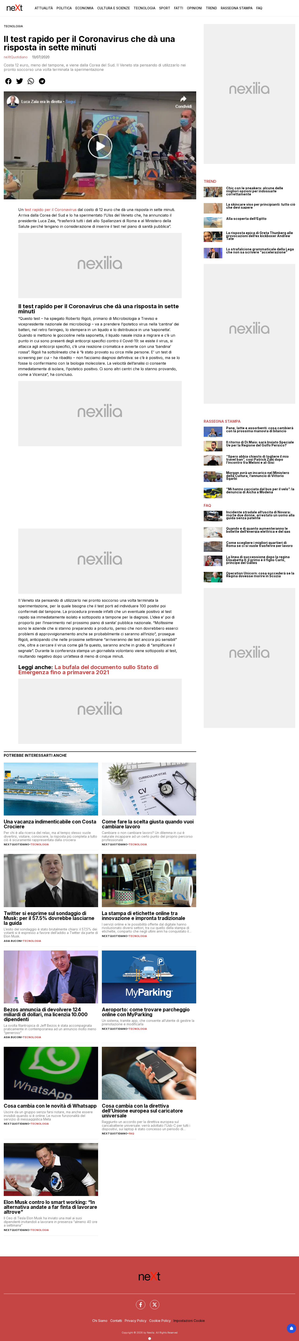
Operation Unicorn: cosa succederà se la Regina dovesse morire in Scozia (260, 575)
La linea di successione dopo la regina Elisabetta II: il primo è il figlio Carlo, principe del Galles (258, 560)
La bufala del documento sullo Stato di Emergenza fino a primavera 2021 (88, 670)
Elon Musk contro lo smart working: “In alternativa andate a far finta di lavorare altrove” (50, 1207)
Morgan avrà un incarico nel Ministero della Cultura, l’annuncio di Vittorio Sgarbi (257, 475)
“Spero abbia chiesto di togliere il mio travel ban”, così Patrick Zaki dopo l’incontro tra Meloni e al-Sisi (257, 459)
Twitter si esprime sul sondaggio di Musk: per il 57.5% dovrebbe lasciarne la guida (49, 918)
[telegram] (42, 84)
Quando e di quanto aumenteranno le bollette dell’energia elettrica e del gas (258, 530)
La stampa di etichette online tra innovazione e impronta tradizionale (143, 916)
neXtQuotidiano (16, 57)
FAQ (131, 1133)
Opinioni (194, 8)
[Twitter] (152, 1302)
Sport (164, 8)
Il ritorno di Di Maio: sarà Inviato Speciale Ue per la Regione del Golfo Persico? (260, 444)
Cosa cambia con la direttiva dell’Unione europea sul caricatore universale (142, 1110)
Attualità (44, 8)
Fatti (178, 8)
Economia (84, 8)
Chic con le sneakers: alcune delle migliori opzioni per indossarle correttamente (254, 191)
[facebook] (8, 84)
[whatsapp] (31, 84)
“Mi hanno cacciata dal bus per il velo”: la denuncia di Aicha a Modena (260, 491)
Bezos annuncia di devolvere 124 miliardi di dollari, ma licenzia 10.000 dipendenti (46, 1014)
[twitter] (19, 84)
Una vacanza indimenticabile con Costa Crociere (50, 824)
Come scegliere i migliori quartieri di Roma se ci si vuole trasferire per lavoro (259, 544)
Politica (64, 8)
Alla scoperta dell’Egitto (246, 218)
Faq (259, 8)
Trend (211, 8)
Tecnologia (144, 8)
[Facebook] (138, 1302)
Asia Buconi (12, 941)
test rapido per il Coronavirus (51, 209)
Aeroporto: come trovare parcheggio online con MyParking (146, 1012)
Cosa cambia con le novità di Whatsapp (50, 1105)
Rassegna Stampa (237, 8)
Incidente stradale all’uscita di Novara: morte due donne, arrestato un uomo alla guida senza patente (260, 515)
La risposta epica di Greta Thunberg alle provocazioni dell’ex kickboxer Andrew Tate (259, 236)
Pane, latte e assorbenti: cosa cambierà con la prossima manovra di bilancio (259, 429)
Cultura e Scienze (113, 8)
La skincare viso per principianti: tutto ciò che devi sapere (260, 206)
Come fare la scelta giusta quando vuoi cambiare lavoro (148, 824)
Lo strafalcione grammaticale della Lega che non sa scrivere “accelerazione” (260, 251)
